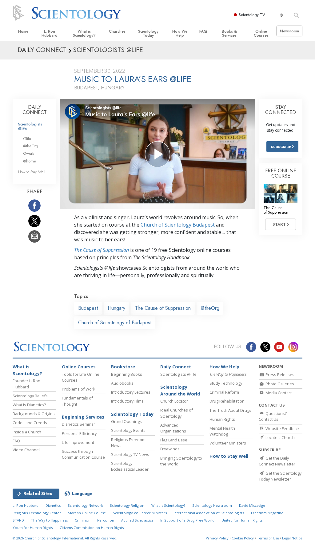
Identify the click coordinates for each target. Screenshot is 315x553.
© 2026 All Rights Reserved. (65, 538)
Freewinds (170, 449)
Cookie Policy (243, 538)
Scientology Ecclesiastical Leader (130, 466)
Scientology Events (128, 430)
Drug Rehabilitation (227, 401)
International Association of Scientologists (208, 512)
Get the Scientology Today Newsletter (280, 476)
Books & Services (229, 33)
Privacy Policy (217, 538)
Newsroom (289, 31)
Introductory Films (127, 401)
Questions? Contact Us (273, 416)
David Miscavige (252, 505)
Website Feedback (282, 428)
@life (27, 138)
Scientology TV (252, 15)
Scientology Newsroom (212, 505)
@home (29, 161)
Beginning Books (126, 374)
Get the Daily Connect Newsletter (277, 461)
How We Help (179, 33)
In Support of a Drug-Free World (187, 520)
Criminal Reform (224, 392)
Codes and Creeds (30, 422)
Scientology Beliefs (30, 396)
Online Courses (261, 33)
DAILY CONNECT (34, 110)
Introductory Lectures (130, 392)
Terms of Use (268, 538)
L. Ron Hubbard (50, 33)
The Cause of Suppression (101, 250)
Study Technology (225, 383)
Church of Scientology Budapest (178, 224)
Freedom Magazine (267, 512)
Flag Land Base (173, 440)
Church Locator (174, 401)
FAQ (203, 31)
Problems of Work (78, 389)
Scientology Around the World (180, 390)
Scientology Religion (127, 505)
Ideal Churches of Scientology (176, 413)
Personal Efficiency (79, 433)
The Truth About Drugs (230, 410)
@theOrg (210, 308)
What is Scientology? (84, 33)
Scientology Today (148, 33)
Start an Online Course (87, 512)
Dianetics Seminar (78, 424)
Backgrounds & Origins (34, 413)
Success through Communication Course (83, 454)
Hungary (116, 308)
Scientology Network (85, 505)
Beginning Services (83, 417)
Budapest (88, 308)
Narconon (105, 520)
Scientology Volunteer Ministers (140, 512)
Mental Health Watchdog (222, 431)
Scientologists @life (30, 126)
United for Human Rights (241, 520)
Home (23, 31)
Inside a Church (27, 432)
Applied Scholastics (137, 520)
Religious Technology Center (37, 512)
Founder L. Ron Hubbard (26, 383)
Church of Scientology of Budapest (114, 322)
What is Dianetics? (29, 405)
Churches (117, 31)
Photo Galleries (279, 384)
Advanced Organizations (173, 428)
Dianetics (53, 505)
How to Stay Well (31, 172)
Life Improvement (78, 442)
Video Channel (26, 450)
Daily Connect (175, 367)
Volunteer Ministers (227, 443)
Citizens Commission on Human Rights (92, 527)
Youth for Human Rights (33, 527)
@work (28, 153)
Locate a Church (280, 437)
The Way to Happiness (49, 520)
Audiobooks (122, 383)
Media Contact (278, 392)
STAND (18, 520)
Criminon (82, 520)
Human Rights (222, 419)
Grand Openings (126, 421)
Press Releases (279, 374)
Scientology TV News (130, 454)
